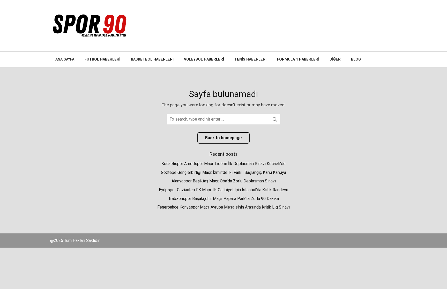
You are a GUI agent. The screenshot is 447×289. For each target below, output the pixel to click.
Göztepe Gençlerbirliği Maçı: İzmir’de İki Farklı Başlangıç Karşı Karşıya (223, 172)
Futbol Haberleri (102, 59)
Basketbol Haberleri (152, 59)
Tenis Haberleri (250, 59)
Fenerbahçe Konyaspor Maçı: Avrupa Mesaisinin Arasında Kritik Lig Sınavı (223, 207)
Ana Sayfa (64, 59)
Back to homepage (223, 137)
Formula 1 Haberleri (298, 59)
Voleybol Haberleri (204, 59)
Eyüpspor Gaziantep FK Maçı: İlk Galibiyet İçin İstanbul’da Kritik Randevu (223, 189)
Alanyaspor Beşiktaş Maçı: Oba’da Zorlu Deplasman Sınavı (224, 181)
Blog (356, 59)
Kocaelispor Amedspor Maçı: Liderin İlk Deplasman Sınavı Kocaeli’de (223, 163)
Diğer (335, 59)
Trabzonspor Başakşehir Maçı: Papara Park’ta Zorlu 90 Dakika (223, 198)
